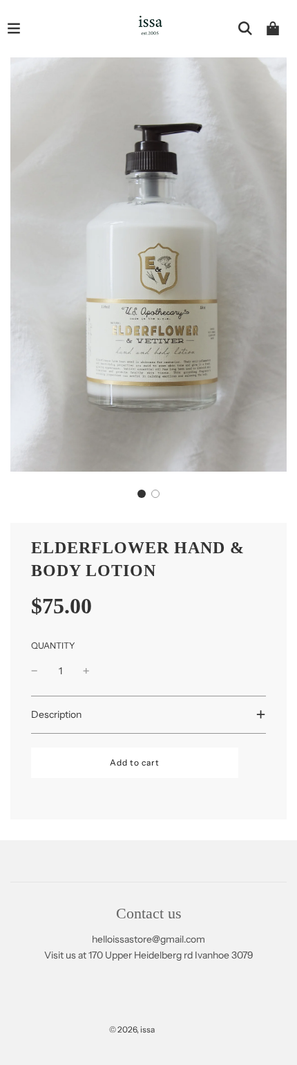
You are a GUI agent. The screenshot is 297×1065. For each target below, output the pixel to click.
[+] (86, 671)
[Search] (245, 28)
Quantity (53, 645)
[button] (141, 494)
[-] (34, 671)
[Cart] (273, 28)
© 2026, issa (132, 1029)
